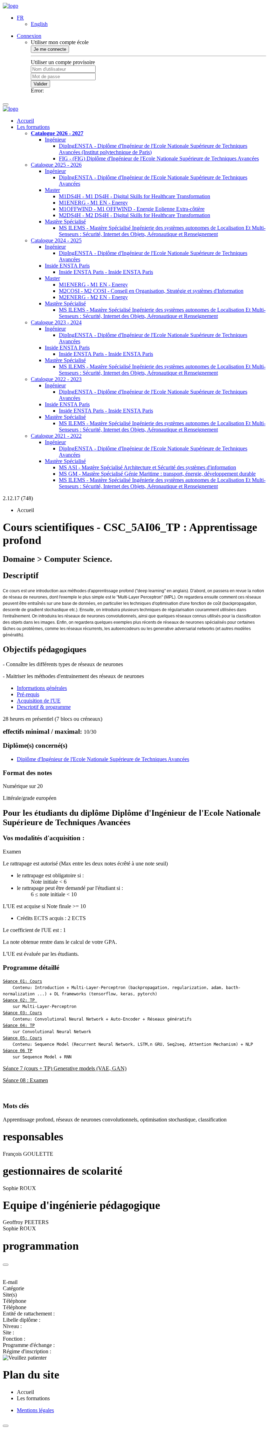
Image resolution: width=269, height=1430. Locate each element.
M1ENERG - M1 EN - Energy (93, 203)
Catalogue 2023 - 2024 (56, 322)
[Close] (5, 1265)
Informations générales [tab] (42, 688)
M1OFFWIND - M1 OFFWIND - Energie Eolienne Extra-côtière (132, 209)
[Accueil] (10, 6)
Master (52, 190)
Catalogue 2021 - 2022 (56, 436)
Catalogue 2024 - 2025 (56, 240)
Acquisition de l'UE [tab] (39, 701)
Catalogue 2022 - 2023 (56, 379)
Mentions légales (35, 1410)
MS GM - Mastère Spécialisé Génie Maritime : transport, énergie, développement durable (157, 474)
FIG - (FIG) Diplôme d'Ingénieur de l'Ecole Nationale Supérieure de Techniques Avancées (159, 158)
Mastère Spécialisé (65, 221)
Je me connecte (50, 49)
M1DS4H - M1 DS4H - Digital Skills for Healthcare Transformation (134, 196)
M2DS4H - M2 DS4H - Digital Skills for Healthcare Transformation (134, 215)
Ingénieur (55, 140)
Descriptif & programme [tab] (44, 707)
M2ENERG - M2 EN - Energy (93, 297)
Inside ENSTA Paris (67, 266)
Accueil (25, 121)
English (39, 24)
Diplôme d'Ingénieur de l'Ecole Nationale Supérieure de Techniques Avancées (103, 759)
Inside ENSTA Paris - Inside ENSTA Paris (106, 272)
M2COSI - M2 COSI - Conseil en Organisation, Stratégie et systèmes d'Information (151, 291)
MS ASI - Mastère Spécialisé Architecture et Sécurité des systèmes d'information (147, 467)
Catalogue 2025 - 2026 (56, 165)
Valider (40, 84)
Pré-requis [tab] (28, 694)
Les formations (33, 127)
